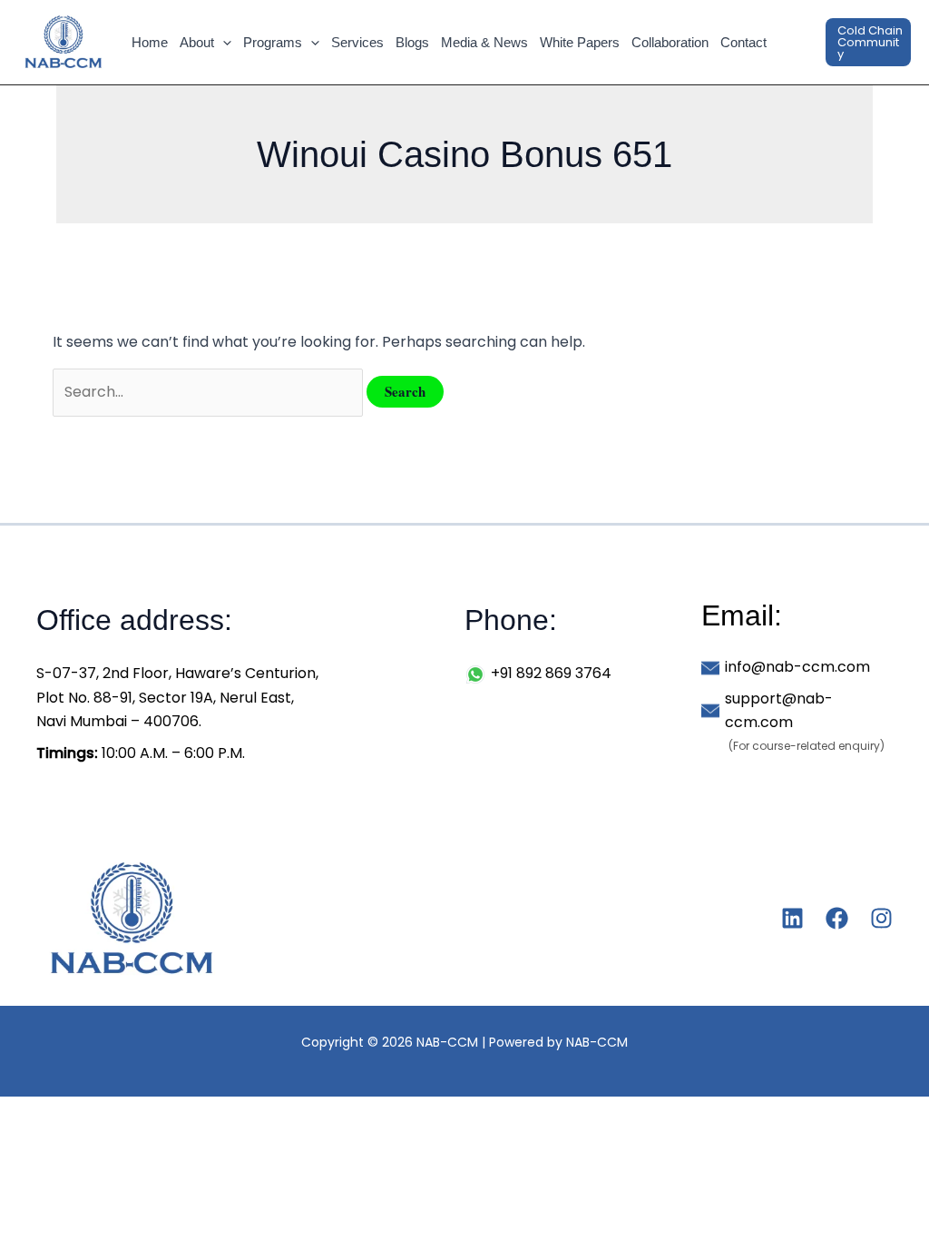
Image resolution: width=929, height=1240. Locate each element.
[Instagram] (881, 918)
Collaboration (670, 42)
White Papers (580, 42)
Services (357, 42)
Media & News (484, 42)
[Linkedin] (792, 918)
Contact (743, 42)
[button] (222, 42)
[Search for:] (210, 391)
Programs (272, 42)
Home (150, 42)
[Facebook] (837, 918)
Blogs (412, 42)
